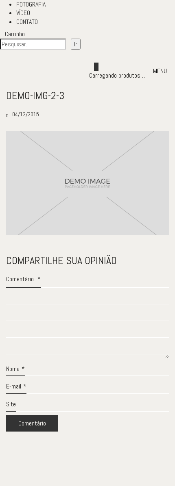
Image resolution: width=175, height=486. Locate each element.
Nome (15, 368)
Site (11, 404)
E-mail (16, 386)
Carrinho (18, 34)
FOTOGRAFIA (31, 4)
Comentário (23, 279)
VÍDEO (23, 13)
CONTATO (27, 21)
